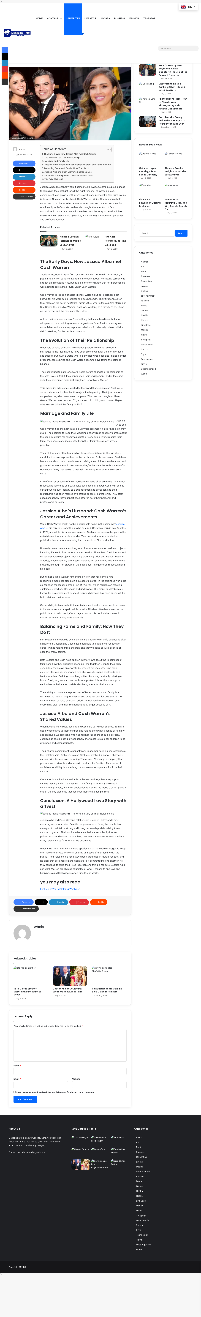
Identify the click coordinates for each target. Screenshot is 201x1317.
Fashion (134, 18)
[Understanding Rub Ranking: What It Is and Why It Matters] (147, 88)
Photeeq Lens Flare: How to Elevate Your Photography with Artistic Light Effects (173, 103)
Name (17, 1065)
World (144, 373)
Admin (22, 149)
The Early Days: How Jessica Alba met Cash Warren (70, 154)
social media (147, 344)
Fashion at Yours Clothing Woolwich (60, 889)
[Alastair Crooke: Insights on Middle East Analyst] (48, 240)
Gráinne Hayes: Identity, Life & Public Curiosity (148, 171)
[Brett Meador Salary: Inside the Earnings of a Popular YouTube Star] (147, 121)
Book (143, 271)
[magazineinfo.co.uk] (18, 33)
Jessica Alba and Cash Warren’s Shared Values (68, 172)
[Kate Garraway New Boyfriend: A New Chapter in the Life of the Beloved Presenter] (147, 70)
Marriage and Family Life (56, 161)
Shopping (145, 339)
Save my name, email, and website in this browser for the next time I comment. (55, 1092)
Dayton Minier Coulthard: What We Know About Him (67, 990)
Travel (144, 364)
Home (39, 18)
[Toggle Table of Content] (107, 149)
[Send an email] (26, 149)
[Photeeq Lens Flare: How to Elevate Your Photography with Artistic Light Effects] (147, 103)
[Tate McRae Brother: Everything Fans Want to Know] (31, 976)
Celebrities (73, 18)
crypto (144, 286)
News (144, 334)
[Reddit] (5, 75)
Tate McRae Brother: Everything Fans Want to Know (27, 991)
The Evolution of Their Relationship (61, 157)
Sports (105, 18)
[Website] (36, 932)
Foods (144, 305)
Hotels (144, 320)
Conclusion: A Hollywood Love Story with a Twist (68, 175)
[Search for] (195, 48)
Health (144, 315)
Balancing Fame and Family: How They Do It (66, 168)
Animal (144, 261)
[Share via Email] (5, 82)
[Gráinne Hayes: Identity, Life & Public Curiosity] (150, 158)
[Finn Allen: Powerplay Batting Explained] (93, 240)
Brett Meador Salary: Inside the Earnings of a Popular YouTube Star (172, 120)
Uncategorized (148, 369)
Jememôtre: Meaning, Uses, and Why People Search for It (176, 204)
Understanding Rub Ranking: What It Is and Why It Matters (172, 87)
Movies (144, 330)
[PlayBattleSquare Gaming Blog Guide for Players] (109, 976)
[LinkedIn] (5, 63)
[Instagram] (150, 48)
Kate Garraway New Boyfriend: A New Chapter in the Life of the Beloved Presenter (173, 70)
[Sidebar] (155, 48)
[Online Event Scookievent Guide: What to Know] (100, 1141)
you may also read (53, 179)
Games (144, 310)
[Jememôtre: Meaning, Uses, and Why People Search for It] (176, 190)
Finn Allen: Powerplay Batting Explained (115, 240)
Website (76, 1079)
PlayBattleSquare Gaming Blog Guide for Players (107, 990)
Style (143, 354)
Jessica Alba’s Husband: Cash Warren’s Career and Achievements (77, 164)
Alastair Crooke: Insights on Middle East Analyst (70, 240)
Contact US (54, 18)
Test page (149, 18)
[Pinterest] (5, 69)
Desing (144, 291)
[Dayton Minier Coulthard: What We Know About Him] (70, 976)
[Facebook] (136, 48)
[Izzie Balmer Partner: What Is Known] (120, 1164)
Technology (147, 359)
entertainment (148, 296)
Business (119, 18)
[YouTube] (146, 48)
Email (17, 1079)
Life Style (90, 18)
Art (142, 266)
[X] (141, 48)
